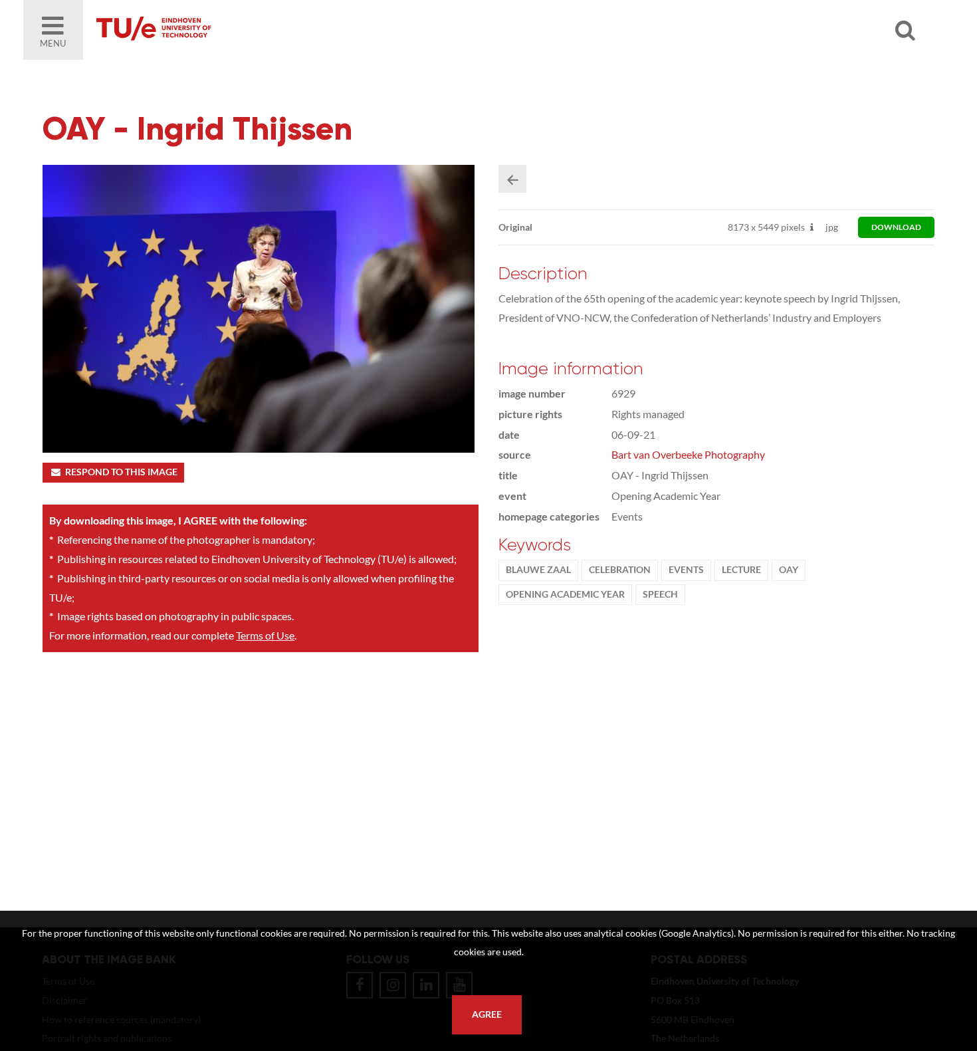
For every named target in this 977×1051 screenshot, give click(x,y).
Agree (487, 1014)
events (686, 569)
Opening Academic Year (565, 594)
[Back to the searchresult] (512, 179)
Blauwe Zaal (538, 569)
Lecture (741, 569)
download (896, 227)
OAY (788, 569)
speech (660, 594)
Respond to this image (121, 472)
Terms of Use (265, 635)
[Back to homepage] (249, 30)
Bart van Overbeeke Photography (688, 454)
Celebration (620, 569)
